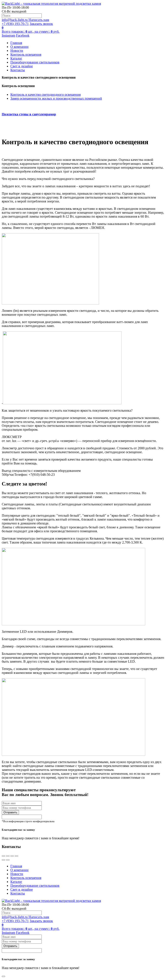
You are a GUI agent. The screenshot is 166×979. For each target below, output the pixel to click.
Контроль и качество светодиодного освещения (45, 94)
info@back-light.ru (25, 20)
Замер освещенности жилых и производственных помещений (56, 98)
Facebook (22, 35)
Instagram (8, 35)
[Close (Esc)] (3, 856)
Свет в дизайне (21, 66)
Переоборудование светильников (34, 62)
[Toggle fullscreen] (12, 856)
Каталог (16, 58)
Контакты (17, 70)
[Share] (8, 856)
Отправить (10, 812)
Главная (16, 43)
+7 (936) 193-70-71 (15, 24)
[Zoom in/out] (16, 856)
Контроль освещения (25, 54)
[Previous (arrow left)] (3, 860)
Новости (16, 50)
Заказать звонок (41, 24)
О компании (19, 47)
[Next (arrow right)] (8, 860)
